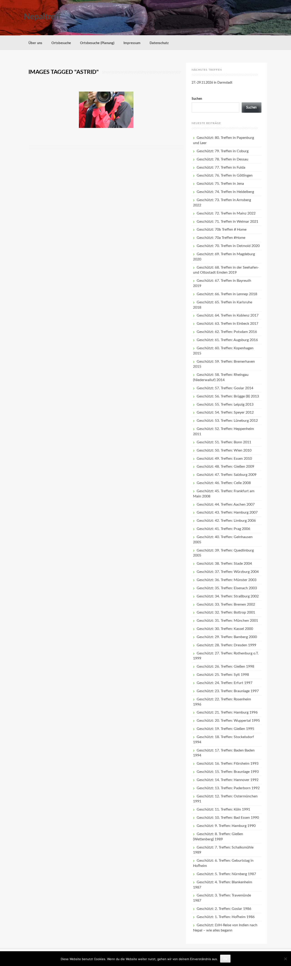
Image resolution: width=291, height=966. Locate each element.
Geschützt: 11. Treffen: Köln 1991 (223, 809)
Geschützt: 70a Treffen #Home (221, 238)
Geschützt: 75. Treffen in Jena (220, 183)
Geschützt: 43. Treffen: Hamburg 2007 (227, 512)
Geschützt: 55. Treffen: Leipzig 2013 (225, 404)
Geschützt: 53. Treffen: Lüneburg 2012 (227, 420)
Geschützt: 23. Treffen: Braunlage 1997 (228, 691)
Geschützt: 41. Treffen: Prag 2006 (223, 529)
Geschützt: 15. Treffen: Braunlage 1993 (228, 772)
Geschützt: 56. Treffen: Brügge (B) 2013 (228, 396)
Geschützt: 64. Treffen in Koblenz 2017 (227, 315)
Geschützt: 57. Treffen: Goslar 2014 (225, 388)
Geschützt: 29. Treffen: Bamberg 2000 (227, 637)
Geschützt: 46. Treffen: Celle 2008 (224, 483)
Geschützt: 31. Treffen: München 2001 (227, 620)
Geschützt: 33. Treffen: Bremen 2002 (226, 604)
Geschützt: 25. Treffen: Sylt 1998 (223, 674)
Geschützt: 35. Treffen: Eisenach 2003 (227, 588)
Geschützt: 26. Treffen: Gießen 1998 (225, 666)
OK (225, 959)
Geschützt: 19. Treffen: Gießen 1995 (225, 729)
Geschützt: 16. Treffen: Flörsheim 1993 (227, 763)
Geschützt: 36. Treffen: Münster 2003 (226, 580)
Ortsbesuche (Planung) (97, 43)
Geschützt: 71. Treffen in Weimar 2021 (227, 221)
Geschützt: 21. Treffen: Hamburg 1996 (227, 712)
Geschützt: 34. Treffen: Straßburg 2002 (228, 596)
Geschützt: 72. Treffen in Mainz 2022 (226, 213)
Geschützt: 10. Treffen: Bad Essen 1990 (228, 817)
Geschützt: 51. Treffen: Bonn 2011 (224, 442)
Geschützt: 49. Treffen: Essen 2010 (224, 458)
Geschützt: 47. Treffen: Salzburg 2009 (226, 475)
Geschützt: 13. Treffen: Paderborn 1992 (228, 788)
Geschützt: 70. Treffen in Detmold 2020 (228, 246)
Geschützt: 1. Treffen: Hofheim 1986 (226, 917)
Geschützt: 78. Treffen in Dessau (222, 159)
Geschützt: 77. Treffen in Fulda (221, 167)
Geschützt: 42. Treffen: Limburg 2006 (226, 520)
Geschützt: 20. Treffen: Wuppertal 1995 (228, 720)
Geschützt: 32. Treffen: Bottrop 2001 (226, 612)
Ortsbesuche (61, 43)
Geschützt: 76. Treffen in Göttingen (225, 175)
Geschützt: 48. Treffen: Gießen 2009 (225, 466)
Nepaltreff (42, 17)
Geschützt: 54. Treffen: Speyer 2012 (225, 412)
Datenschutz (159, 43)
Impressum (131, 43)
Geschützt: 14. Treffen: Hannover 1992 (227, 780)
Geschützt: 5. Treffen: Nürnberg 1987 (226, 874)
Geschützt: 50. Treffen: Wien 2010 (224, 450)
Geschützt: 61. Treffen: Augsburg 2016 (227, 340)
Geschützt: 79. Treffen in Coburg (222, 151)
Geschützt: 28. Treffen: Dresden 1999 (226, 645)
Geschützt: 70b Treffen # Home (221, 229)
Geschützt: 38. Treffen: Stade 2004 (224, 563)
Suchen (197, 98)
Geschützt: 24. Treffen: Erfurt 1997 (224, 683)
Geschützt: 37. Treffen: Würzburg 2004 (228, 572)
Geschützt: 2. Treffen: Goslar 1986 (224, 909)
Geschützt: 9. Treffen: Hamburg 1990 (226, 826)
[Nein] (285, 958)
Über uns (35, 43)
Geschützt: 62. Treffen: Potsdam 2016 (227, 332)
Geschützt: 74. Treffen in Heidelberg (225, 192)
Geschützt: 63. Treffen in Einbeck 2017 (227, 323)
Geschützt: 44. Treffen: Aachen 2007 (226, 504)
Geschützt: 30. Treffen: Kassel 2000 (225, 629)
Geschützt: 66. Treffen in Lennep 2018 (227, 294)
